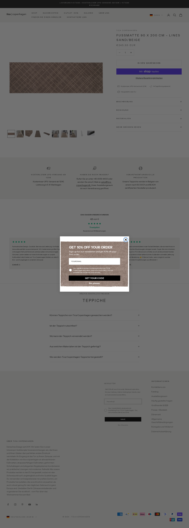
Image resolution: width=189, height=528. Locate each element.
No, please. (94, 283)
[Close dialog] (126, 239)
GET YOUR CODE (94, 278)
